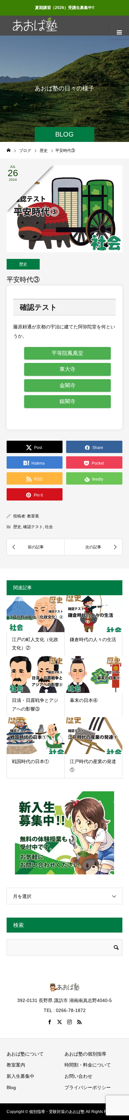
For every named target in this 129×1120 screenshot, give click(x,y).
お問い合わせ (78, 1076)
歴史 (23, 264)
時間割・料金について (87, 1064)
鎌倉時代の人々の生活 (93, 639)
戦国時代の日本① (30, 761)
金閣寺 (67, 385)
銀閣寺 (67, 401)
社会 (49, 526)
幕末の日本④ (84, 700)
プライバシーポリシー (87, 1087)
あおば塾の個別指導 (85, 1054)
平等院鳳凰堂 (67, 353)
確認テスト (33, 526)
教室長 (33, 516)
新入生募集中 (20, 1076)
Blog (11, 1087)
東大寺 (67, 369)
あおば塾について (25, 1054)
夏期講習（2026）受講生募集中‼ (64, 7)
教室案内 (16, 1064)
